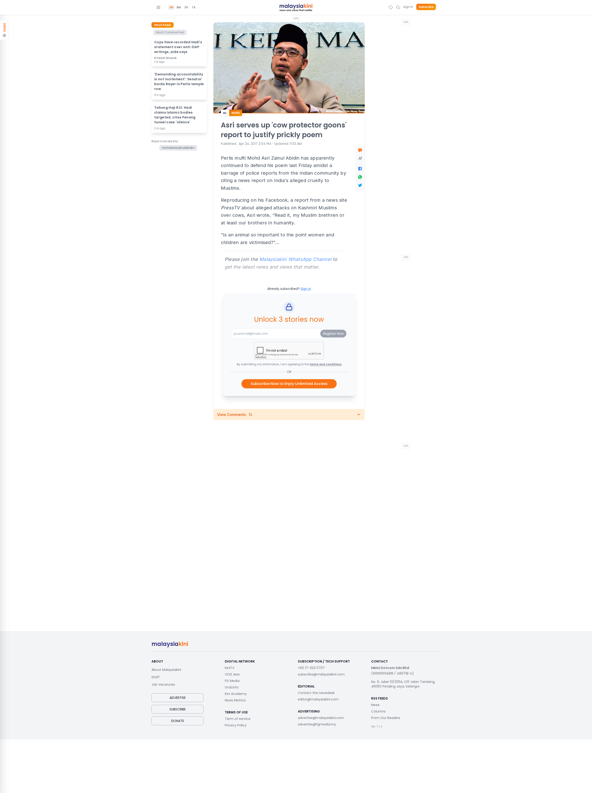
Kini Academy (236, 693)
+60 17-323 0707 (311, 668)
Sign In (408, 7)
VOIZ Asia (232, 674)
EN (171, 7)
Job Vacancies (163, 684)
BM (179, 7)
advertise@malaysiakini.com (321, 718)
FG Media (232, 680)
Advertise (178, 697)
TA (193, 7)
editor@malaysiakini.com (318, 699)
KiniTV (229, 668)
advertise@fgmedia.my (317, 724)
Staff (155, 677)
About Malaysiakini (166, 669)
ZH (186, 7)
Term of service (237, 718)
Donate (177, 721)
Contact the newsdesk (316, 693)
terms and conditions (326, 364)
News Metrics (235, 700)
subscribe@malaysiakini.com (321, 674)
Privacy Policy (236, 725)
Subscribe (426, 7)
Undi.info (232, 687)
